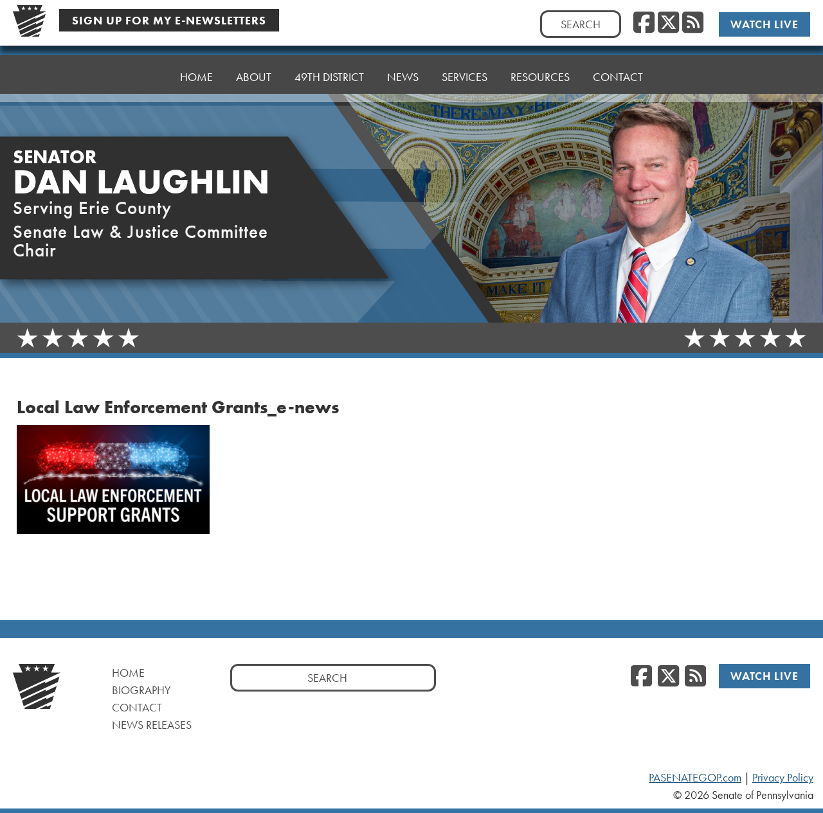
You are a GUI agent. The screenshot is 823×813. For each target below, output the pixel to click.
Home (196, 76)
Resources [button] (540, 76)
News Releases (152, 724)
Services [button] (464, 76)
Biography (141, 690)
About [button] (253, 76)
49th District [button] (329, 76)
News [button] (403, 76)
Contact (618, 76)
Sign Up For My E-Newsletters (169, 20)
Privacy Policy (782, 778)
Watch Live (764, 24)
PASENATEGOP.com (695, 778)
